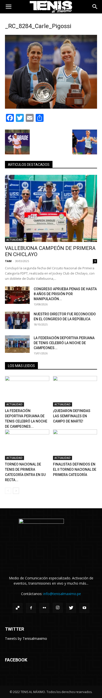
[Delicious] (18, 608)
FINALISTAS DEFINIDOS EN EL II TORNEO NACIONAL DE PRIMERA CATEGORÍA (74, 469)
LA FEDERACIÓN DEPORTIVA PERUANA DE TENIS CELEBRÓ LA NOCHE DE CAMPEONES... (64, 343)
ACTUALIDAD (14, 239)
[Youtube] (84, 608)
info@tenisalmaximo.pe (62, 593)
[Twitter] (71, 608)
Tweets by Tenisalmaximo (26, 638)
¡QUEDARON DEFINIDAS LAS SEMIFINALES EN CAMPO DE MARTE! (71, 416)
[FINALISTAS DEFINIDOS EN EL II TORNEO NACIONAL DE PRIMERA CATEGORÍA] (75, 444)
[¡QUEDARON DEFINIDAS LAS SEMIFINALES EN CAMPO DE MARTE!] (75, 391)
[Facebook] (31, 608)
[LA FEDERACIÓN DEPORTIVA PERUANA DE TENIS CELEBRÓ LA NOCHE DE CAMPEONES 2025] (17, 344)
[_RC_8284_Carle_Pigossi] (51, 107)
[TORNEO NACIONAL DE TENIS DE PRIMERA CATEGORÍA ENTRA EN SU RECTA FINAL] (27, 444)
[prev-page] (8, 491)
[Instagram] (58, 608)
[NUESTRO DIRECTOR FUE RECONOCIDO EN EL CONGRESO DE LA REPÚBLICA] (17, 320)
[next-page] (16, 491)
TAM (8, 261)
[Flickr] (44, 608)
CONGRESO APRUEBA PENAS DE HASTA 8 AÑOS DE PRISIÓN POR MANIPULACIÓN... (65, 294)
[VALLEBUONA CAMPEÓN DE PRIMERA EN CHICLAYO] (51, 208)
